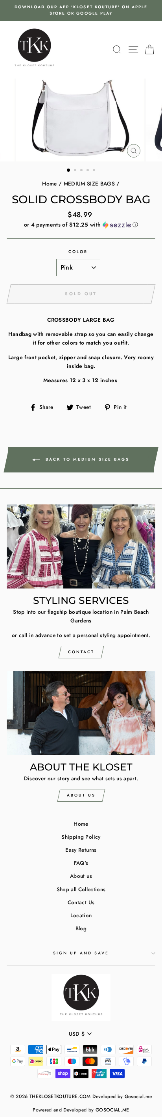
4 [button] (88, 171)
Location (81, 915)
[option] (81, 10)
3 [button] (82, 171)
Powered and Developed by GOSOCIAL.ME (81, 1109)
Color (78, 252)
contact (81, 652)
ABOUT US (81, 795)
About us (81, 876)
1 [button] (69, 170)
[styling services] (81, 546)
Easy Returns (80, 850)
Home (49, 183)
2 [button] (76, 171)
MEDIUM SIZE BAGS (89, 183)
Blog (81, 928)
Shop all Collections (81, 889)
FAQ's (81, 863)
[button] (81, 225)
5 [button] (95, 171)
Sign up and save (81, 953)
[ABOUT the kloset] (81, 713)
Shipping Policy (80, 837)
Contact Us (81, 902)
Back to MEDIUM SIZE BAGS (86, 459)
